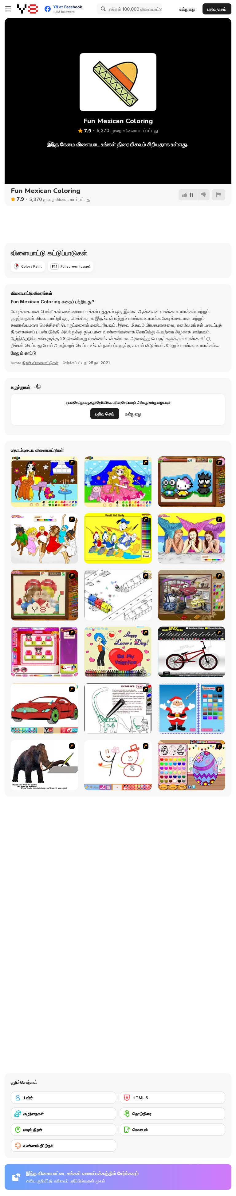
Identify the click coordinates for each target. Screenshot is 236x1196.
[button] (23, 353)
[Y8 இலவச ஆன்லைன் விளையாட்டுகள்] (27, 9)
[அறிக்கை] (218, 194)
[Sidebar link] (8, 9)
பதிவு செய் (216, 9)
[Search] (102, 8)
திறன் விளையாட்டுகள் (40, 362)
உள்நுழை (187, 9)
